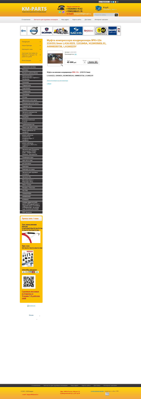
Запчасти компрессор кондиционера (57, 80)
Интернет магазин (101, 19)
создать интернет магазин (97, 391)
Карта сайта (76, 19)
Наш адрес (65, 19)
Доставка (88, 19)
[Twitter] (113, 2)
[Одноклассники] (115, 2)
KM (75, 54)
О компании (26, 19)
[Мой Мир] (118, 2)
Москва (31, 315)
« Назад (49, 83)
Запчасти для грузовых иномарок (46, 19)
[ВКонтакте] (111, 2)
